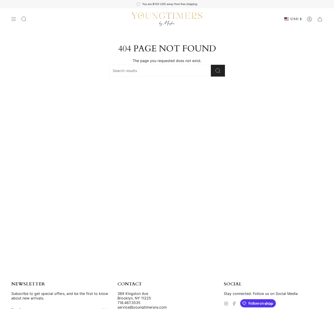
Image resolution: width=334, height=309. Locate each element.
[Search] (218, 71)
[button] (24, 19)
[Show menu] (13, 19)
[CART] (320, 19)
